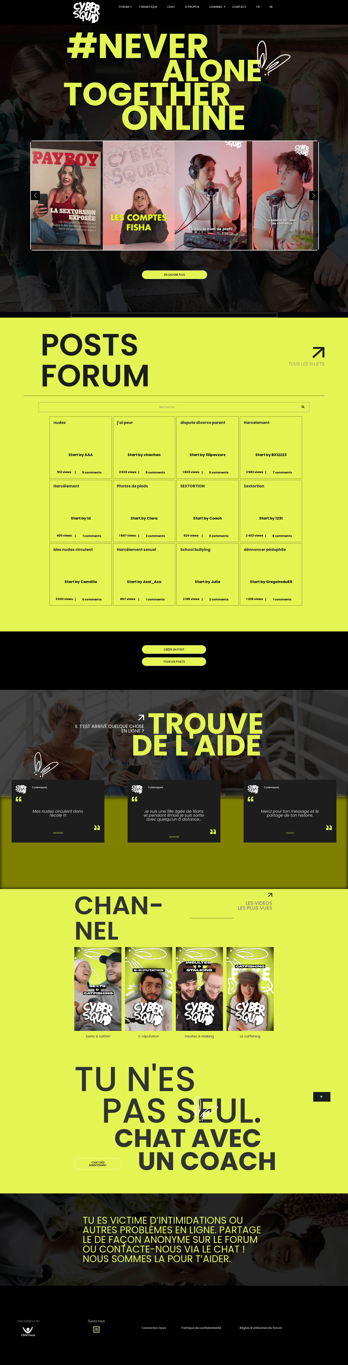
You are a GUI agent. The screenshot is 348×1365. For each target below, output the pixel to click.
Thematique (148, 7)
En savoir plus (174, 275)
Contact (239, 7)
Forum (124, 7)
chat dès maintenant (98, 1164)
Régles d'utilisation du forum (261, 1328)
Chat (171, 7)
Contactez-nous (154, 1328)
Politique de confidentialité (201, 1328)
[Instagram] (96, 1329)
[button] (98, 989)
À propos (192, 7)
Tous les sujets (306, 364)
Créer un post (174, 649)
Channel (215, 7)
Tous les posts (174, 662)
